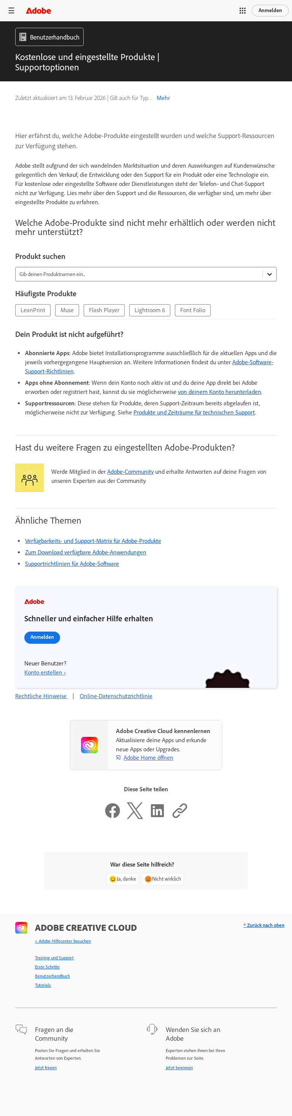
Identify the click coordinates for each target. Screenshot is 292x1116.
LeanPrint (33, 310)
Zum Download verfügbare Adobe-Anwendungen (85, 552)
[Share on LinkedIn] (157, 817)
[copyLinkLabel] (179, 817)
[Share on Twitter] (135, 817)
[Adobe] (38, 10)
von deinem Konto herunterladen (219, 391)
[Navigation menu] (11, 10)
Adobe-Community (130, 471)
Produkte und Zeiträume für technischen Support (194, 412)
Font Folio (192, 310)
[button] (242, 11)
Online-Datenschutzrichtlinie (116, 696)
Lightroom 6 (150, 310)
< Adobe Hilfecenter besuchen (63, 941)
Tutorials (43, 985)
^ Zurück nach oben (263, 925)
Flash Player (104, 310)
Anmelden (270, 10)
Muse (67, 310)
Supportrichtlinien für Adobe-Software (72, 563)
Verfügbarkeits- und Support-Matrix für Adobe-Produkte (93, 541)
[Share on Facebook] (112, 817)
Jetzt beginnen (179, 1067)
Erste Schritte (47, 967)
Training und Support (54, 957)
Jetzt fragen (46, 1067)
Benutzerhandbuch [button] (54, 37)
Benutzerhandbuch (52, 976)
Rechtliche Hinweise (41, 696)
